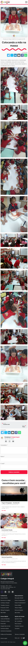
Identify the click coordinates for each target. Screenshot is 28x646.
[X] (5, 432)
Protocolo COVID (5, 607)
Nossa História (4, 598)
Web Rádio (3, 612)
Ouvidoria (17, 628)
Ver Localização (18, 621)
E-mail (3, 463)
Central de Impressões (6, 631)
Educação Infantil (19, 598)
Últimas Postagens (5, 610)
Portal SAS (3, 623)
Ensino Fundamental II (20, 602)
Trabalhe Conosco (5, 605)
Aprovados (17, 612)
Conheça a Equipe (5, 602)
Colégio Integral (15, 437)
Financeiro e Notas (5, 621)
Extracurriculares (19, 610)
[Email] (12, 432)
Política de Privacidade (6, 634)
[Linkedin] (9, 432)
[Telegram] (2, 432)
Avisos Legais (4, 638)
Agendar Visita (18, 618)
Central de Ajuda (5, 628)
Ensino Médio (18, 605)
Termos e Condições (20, 634)
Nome (3, 456)
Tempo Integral (18, 607)
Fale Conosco (18, 623)
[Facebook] (16, 432)
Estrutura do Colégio (6, 600)
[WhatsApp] (19, 432)
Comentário (4, 445)
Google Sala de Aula (5, 626)
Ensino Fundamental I (20, 600)
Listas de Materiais (5, 618)
